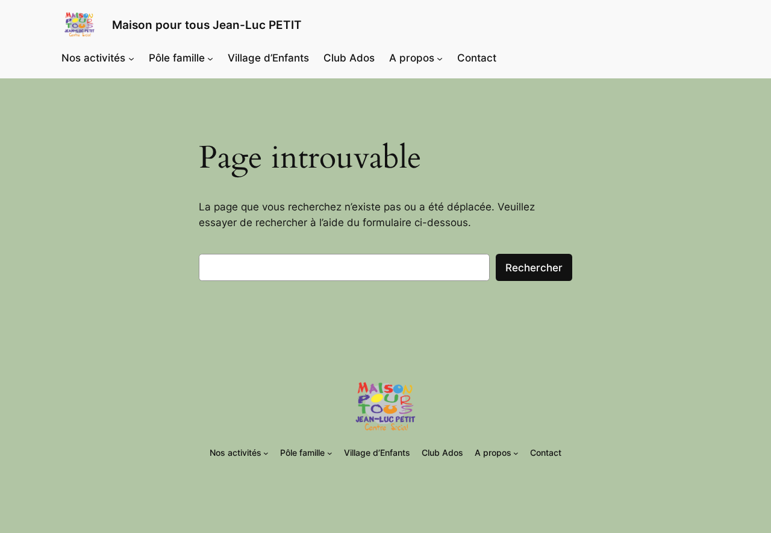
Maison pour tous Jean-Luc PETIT (207, 24)
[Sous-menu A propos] (440, 58)
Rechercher (534, 268)
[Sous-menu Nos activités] (131, 58)
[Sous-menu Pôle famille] (210, 58)
